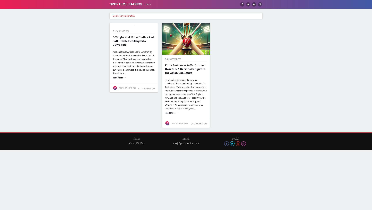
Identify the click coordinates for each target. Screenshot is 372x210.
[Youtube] (254, 4)
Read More (118, 78)
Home (148, 4)
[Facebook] (242, 4)
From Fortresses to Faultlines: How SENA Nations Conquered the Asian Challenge (185, 69)
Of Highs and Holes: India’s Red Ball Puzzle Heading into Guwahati (133, 41)
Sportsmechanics (126, 4)
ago (127, 88)
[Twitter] (248, 4)
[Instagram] (260, 4)
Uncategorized (122, 31)
